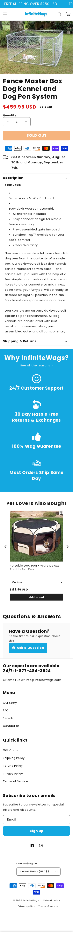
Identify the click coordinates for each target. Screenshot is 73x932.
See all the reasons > (36, 365)
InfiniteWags (31, 900)
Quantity (9, 115)
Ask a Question (30, 648)
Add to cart (36, 597)
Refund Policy (13, 766)
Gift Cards (10, 750)
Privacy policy (26, 906)
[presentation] (5, 546)
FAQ (6, 710)
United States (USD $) (34, 871)
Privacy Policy (13, 774)
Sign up (36, 831)
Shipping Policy (14, 758)
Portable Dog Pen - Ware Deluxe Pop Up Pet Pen (35, 567)
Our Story (10, 703)
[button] (5, 14)
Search (8, 718)
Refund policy (51, 900)
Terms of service (48, 906)
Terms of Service (15, 781)
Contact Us (11, 726)
